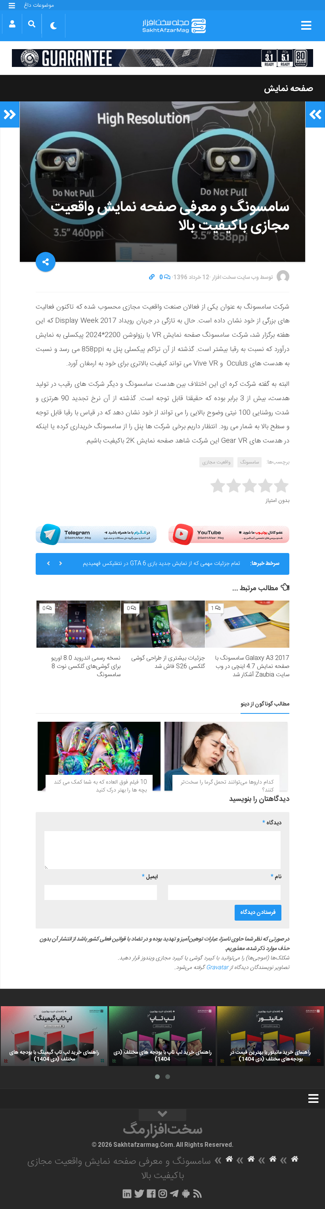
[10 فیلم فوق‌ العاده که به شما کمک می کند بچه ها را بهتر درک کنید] (99, 756)
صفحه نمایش (288, 89)
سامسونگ (249, 462)
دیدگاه (271, 823)
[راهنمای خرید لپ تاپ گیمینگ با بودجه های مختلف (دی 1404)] (54, 1036)
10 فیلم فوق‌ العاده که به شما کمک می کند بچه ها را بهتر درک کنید (100, 786)
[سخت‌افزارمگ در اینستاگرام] (163, 1193)
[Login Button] (12, 24)
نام (276, 877)
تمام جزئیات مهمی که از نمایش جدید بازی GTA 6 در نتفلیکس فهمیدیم (161, 563)
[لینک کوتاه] (152, 277)
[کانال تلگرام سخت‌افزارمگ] (174, 1193)
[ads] (162, 58)
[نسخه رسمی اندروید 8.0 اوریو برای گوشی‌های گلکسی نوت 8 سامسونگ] (78, 624)
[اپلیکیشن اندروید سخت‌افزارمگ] (186, 1193)
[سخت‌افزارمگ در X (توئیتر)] (139, 1193)
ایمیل (150, 877)
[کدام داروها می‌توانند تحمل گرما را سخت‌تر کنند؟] (225, 756)
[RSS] (198, 1193)
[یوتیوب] (228, 534)
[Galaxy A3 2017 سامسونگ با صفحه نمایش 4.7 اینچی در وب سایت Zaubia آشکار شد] (247, 624)
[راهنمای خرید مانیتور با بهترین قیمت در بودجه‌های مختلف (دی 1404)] (270, 1036)
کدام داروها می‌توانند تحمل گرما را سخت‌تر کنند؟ (227, 786)
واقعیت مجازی (216, 462)
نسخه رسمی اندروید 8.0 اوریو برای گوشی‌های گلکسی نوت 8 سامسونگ (85, 666)
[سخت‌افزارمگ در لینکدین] (127, 1193)
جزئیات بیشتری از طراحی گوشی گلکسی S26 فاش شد (168, 662)
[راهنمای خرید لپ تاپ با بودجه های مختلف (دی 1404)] (162, 1036)
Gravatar (217, 968)
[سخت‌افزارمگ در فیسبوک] (151, 1193)
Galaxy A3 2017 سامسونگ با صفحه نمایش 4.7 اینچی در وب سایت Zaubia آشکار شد (252, 666)
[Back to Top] (162, 1115)
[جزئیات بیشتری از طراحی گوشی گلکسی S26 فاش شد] (163, 624)
